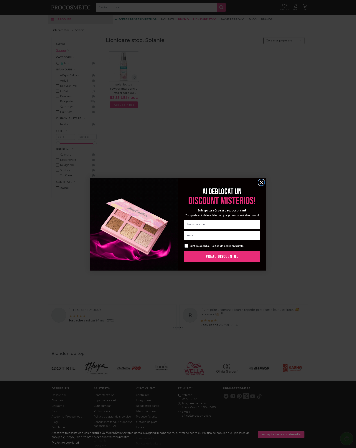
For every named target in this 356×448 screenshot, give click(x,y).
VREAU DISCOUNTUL (222, 256)
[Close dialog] (261, 182)
